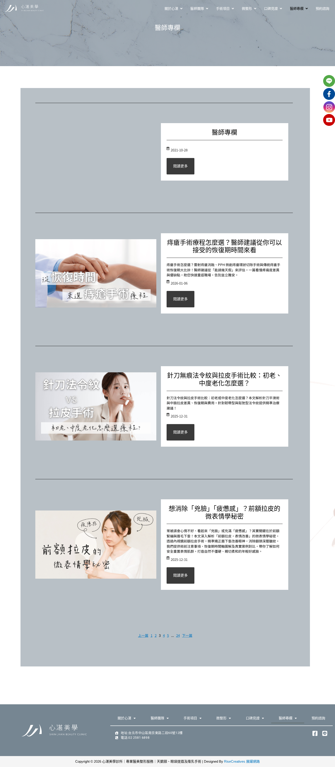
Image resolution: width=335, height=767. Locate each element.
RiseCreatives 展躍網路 (242, 761)
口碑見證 (253, 718)
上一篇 (143, 635)
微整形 (221, 718)
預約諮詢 (318, 718)
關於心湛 (124, 718)
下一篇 (187, 635)
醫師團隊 (157, 718)
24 (178, 635)
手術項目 (190, 718)
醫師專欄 (285, 718)
